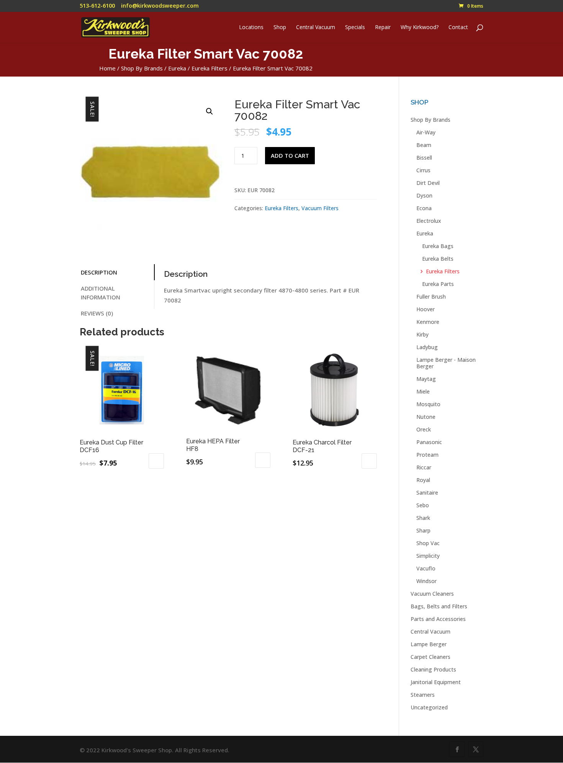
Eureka (177, 68)
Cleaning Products (433, 669)
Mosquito (428, 404)
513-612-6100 (97, 5)
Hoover (425, 309)
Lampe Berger (429, 644)
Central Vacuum (315, 28)
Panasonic (429, 442)
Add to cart (290, 155)
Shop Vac (428, 543)
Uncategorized (429, 707)
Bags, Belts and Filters (439, 606)
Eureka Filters (209, 68)
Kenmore (427, 321)
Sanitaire (427, 492)
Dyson (424, 195)
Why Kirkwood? (420, 28)
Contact (458, 28)
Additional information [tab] (100, 292)
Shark (423, 517)
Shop (279, 28)
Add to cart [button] (156, 461)
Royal (423, 480)
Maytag (426, 378)
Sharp (423, 530)
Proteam (427, 454)
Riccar (423, 467)
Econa (424, 208)
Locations (251, 28)
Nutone (425, 416)
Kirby (422, 334)
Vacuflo (425, 568)
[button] (209, 111)
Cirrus (423, 170)
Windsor (426, 581)
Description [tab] (99, 272)
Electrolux (428, 220)
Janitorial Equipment (436, 682)
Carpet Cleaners (430, 656)
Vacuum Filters (320, 208)
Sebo (422, 505)
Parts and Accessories (438, 618)
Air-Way (425, 132)
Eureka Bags (437, 246)
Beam (423, 145)
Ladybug (427, 347)
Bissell (424, 157)
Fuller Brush (431, 296)
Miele (423, 391)
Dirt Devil (428, 182)
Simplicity (428, 555)
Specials (355, 28)
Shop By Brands (142, 68)
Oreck (423, 429)
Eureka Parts (438, 284)
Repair (383, 28)
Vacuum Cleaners (432, 593)
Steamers (423, 694)
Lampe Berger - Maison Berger (446, 363)
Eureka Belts (437, 258)
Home (107, 68)
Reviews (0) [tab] (97, 313)
